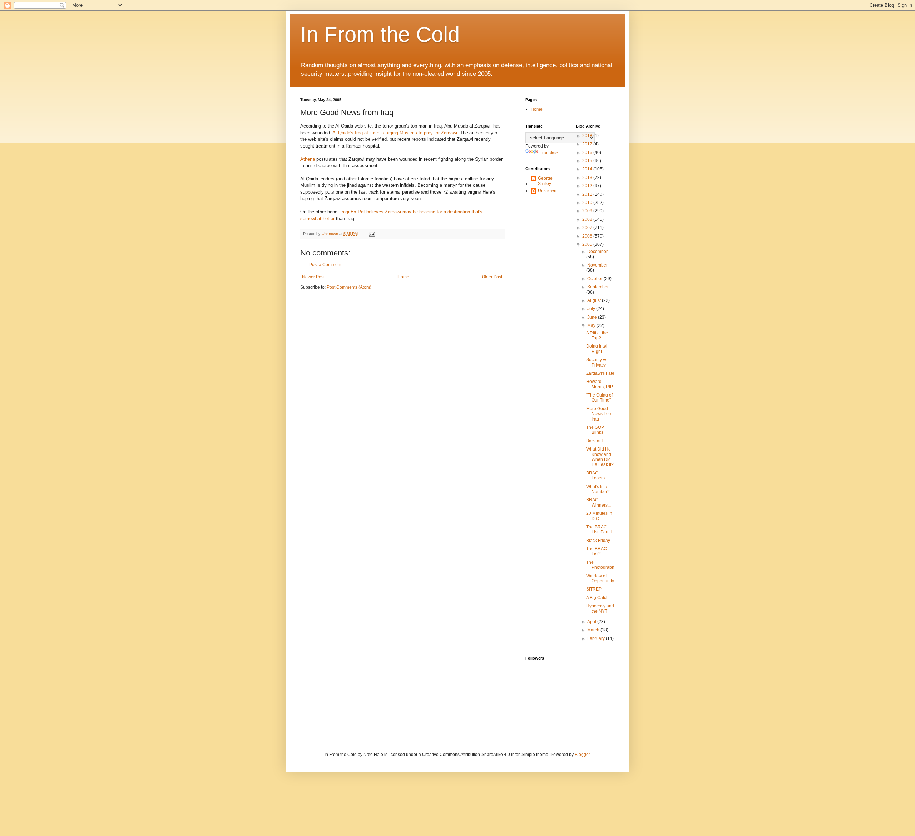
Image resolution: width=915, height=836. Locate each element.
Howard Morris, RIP (599, 384)
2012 (587, 185)
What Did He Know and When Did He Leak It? (600, 457)
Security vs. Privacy (597, 362)
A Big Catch (597, 597)
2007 (587, 227)
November (597, 265)
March (593, 629)
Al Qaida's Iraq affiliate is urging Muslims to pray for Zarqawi (394, 132)
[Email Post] (371, 234)
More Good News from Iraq (599, 414)
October (595, 278)
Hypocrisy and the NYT (600, 608)
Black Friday (598, 540)
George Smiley (545, 181)
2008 (587, 219)
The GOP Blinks (595, 430)
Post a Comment (325, 264)
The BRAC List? (596, 551)
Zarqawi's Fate (600, 373)
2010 (587, 202)
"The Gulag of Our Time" (599, 398)
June (592, 317)
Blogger (582, 754)
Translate (549, 152)
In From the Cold (380, 34)
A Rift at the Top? (597, 335)
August (594, 300)
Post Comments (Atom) (349, 287)
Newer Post (313, 276)
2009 (587, 210)
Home (403, 276)
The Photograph (600, 565)
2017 (587, 143)
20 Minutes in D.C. (599, 516)
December (597, 251)
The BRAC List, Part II (599, 529)
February (596, 638)
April (592, 621)
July (591, 308)
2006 (587, 236)
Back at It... (596, 440)
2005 (587, 244)
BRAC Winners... (598, 502)
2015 (587, 160)
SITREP (594, 589)
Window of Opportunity (600, 578)
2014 (587, 168)
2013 (587, 177)
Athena (307, 159)
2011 (587, 194)
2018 (587, 135)
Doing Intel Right (596, 349)
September (598, 286)
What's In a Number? (598, 489)
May (592, 325)
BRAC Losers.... (597, 476)
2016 (587, 152)
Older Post (492, 276)
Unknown (547, 190)
